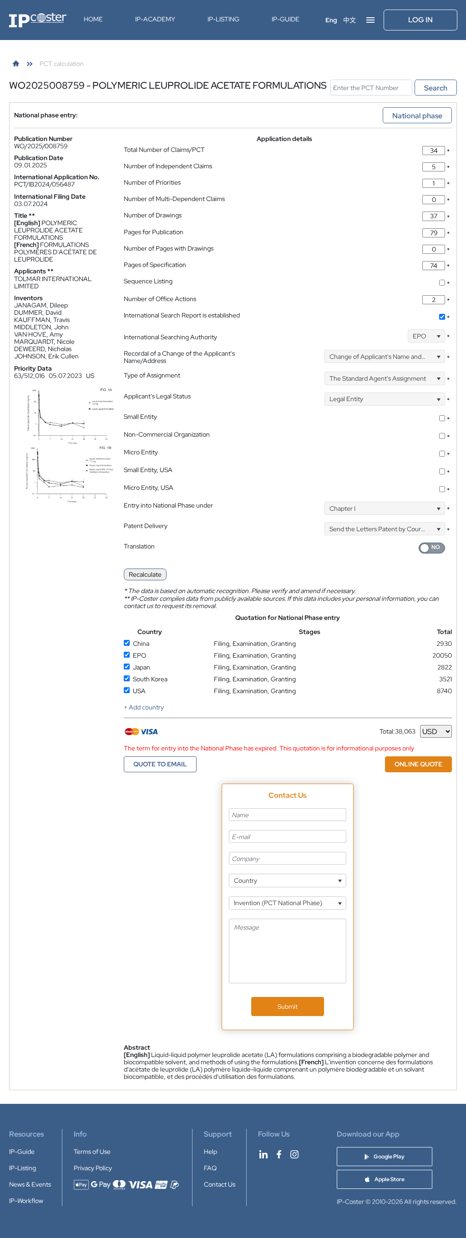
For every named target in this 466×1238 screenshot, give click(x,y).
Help (210, 1151)
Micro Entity (141, 452)
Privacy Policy (93, 1168)
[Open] (438, 336)
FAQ (210, 1168)
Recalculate (145, 574)
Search (435, 88)
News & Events (30, 1184)
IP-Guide (285, 19)
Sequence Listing (148, 281)
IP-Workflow (26, 1201)
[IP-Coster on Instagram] (294, 1154)
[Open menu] (370, 20)
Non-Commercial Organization (167, 434)
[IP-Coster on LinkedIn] (263, 1154)
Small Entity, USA (148, 469)
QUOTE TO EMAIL (160, 764)
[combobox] (426, 335)
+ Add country (144, 707)
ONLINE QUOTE (418, 764)
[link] (16, 63)
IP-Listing (223, 19)
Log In (420, 20)
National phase (417, 116)
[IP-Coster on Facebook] (279, 1154)
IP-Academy (155, 19)
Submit (288, 1006)
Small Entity (140, 416)
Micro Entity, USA (148, 487)
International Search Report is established (182, 315)
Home (93, 19)
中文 (349, 20)
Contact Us (219, 1184)
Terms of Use (92, 1151)
